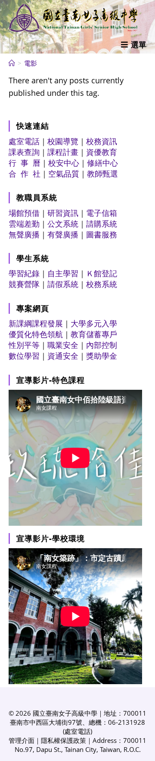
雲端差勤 (24, 223)
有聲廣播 (62, 234)
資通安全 (62, 356)
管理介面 (21, 740)
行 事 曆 (24, 163)
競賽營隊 (24, 284)
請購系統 (101, 223)
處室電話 (24, 141)
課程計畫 (62, 152)
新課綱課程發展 (36, 323)
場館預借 (24, 213)
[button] (133, 44)
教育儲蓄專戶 (94, 334)
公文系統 (62, 223)
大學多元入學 (94, 323)
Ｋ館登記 (101, 273)
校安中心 (63, 163)
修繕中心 (102, 163)
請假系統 (62, 284)
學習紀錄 (24, 273)
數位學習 (24, 356)
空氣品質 (63, 173)
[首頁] (12, 63)
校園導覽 (62, 141)
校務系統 (101, 284)
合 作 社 (24, 173)
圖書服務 (101, 234)
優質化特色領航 (36, 334)
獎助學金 (101, 356)
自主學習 (62, 273)
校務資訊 (101, 141)
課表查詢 (24, 152)
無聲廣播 (24, 234)
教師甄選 (102, 173)
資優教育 (101, 152)
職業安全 (62, 345)
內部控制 (101, 345)
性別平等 (24, 345)
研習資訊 (62, 213)
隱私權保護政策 (63, 740)
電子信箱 (101, 213)
